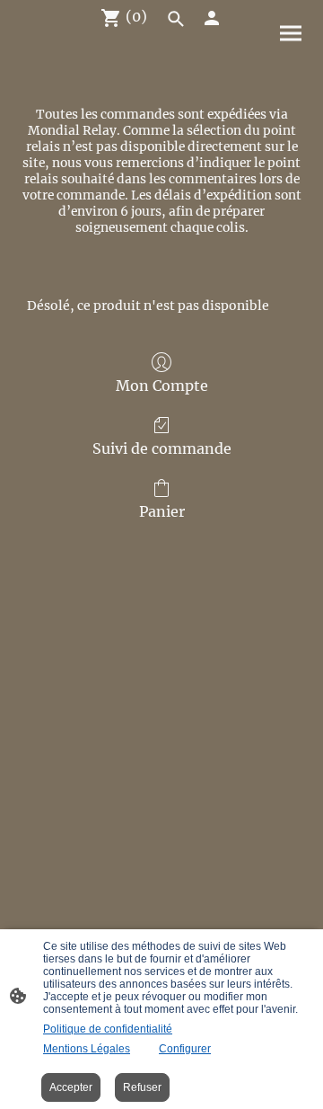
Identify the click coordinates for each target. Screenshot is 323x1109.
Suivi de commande (161, 448)
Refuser (142, 1087)
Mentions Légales (86, 1048)
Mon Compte (162, 386)
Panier (162, 511)
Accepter (70, 1087)
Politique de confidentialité (107, 1029)
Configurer (185, 1048)
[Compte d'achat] (212, 18)
